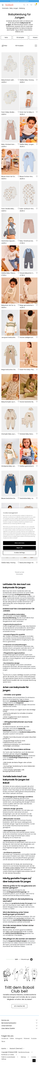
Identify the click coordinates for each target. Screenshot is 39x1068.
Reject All (19, 548)
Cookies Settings (19, 552)
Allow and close (19, 543)
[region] (19, 532)
